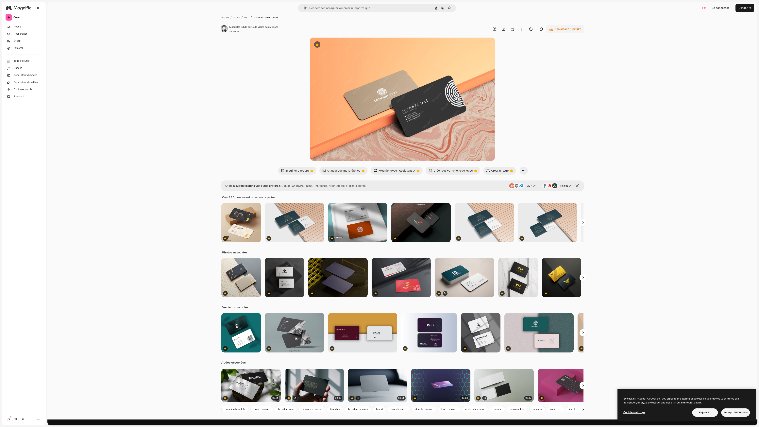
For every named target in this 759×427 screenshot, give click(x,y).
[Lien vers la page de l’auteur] (224, 29)
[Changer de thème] (23, 419)
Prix (703, 8)
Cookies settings (634, 412)
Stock (236, 17)
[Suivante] (583, 222)
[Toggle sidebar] (39, 8)
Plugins (564, 185)
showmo (234, 31)
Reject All (705, 412)
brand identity (399, 409)
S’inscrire (745, 8)
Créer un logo (497, 172)
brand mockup (262, 409)
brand (379, 409)
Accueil (225, 17)
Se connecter (720, 8)
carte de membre (475, 409)
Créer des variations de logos (451, 172)
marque (497, 409)
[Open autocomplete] (303, 8)
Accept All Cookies (735, 412)
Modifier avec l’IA (295, 172)
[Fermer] (577, 185)
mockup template (312, 409)
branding (335, 409)
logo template (449, 409)
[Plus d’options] (522, 29)
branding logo (286, 409)
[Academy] (16, 419)
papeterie (555, 409)
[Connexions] (9, 419)
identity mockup (424, 409)
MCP (529, 185)
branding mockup (358, 409)
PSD (246, 17)
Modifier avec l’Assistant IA (394, 172)
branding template (235, 409)
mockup (537, 409)
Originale (336, 45)
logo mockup (517, 409)
